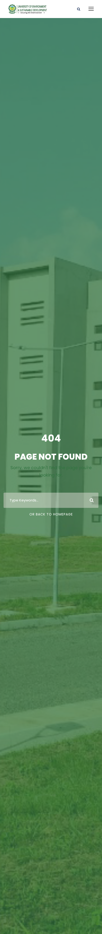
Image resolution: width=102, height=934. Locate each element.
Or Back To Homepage (51, 514)
